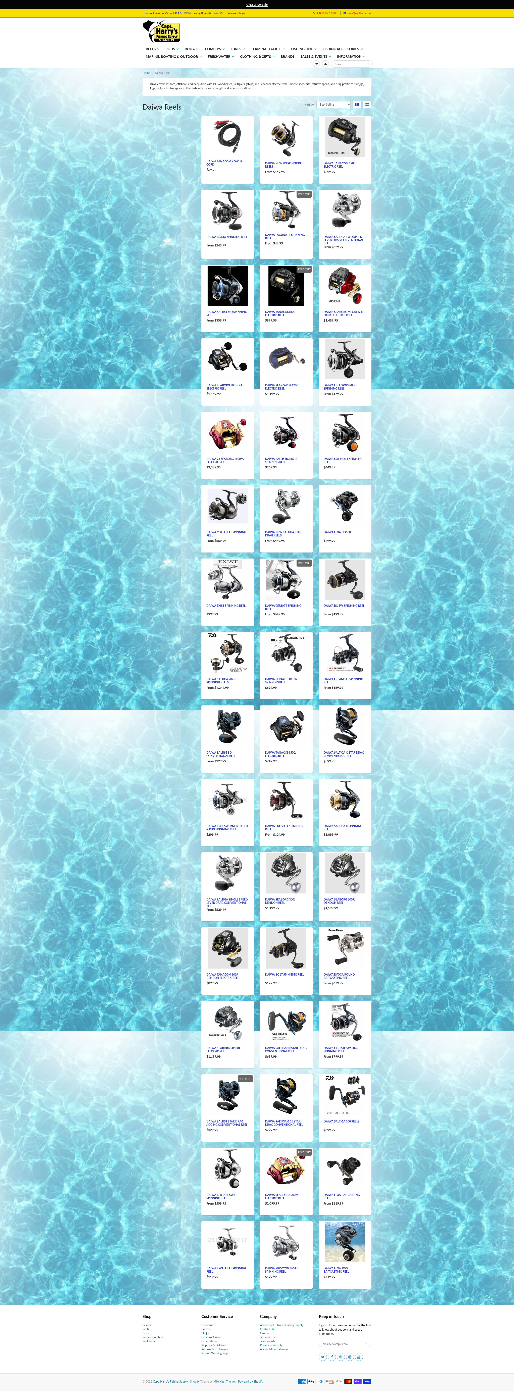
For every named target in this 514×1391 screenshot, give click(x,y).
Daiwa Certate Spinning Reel (283, 607)
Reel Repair (149, 1341)
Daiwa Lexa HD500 (337, 532)
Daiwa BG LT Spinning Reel (284, 974)
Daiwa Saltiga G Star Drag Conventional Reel (344, 754)
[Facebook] (332, 1357)
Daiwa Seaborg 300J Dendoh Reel (280, 901)
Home (146, 72)
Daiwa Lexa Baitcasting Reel (342, 1196)
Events (205, 1329)
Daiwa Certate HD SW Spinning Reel (281, 680)
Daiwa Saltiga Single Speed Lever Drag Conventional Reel (227, 903)
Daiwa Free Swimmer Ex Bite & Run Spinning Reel (227, 827)
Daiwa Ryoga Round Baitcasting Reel (339, 976)
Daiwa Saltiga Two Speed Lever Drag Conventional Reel (344, 240)
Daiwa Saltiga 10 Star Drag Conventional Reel (286, 1049)
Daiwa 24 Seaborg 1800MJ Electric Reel (225, 460)
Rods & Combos (153, 1337)
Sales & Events (314, 56)
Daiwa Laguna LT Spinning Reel (285, 236)
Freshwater (219, 56)
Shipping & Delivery (213, 1345)
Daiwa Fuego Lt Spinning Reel (284, 827)
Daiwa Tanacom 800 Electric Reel (280, 313)
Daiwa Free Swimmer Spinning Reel (339, 387)
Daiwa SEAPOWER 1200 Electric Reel (281, 387)
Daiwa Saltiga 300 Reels (341, 1121)
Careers (264, 1333)
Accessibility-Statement (274, 1349)
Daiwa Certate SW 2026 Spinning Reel (341, 1049)
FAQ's (205, 1333)
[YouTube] (359, 1357)
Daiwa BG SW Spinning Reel (344, 605)
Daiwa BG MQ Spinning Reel (226, 236)
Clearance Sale (257, 4)
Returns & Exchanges (214, 1349)
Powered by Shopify (250, 1381)
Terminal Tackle (266, 49)
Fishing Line (302, 49)
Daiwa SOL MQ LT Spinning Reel (343, 460)
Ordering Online (211, 1337)
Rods (170, 49)
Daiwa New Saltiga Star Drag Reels (283, 533)
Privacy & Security (271, 1345)
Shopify (195, 1381)
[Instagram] (350, 1357)
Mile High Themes (224, 1381)
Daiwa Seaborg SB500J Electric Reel (223, 1049)
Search (147, 1325)
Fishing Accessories (341, 49)
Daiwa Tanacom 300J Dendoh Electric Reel (222, 976)
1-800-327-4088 (327, 13)
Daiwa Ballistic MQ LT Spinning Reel (281, 460)
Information (349, 56)
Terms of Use (268, 1337)
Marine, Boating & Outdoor (172, 56)
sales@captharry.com (359, 13)
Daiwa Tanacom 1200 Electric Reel (339, 165)
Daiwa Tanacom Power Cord (224, 163)
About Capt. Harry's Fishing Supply (281, 1325)
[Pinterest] (341, 1357)
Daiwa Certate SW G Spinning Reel (221, 1196)
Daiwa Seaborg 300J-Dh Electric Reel (224, 387)
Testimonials (267, 1341)
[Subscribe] (366, 1343)
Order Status (209, 1341)
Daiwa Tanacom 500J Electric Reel (280, 754)
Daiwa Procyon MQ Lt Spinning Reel (281, 1270)
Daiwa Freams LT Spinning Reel (343, 680)
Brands (288, 56)
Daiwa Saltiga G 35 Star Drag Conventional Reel (284, 1123)
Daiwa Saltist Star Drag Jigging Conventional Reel (226, 1123)
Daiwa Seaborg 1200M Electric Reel (281, 1196)
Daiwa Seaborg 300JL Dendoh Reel (339, 901)
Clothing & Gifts (255, 56)
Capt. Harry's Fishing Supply (170, 1381)
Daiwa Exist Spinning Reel (226, 605)
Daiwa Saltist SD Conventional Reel (221, 754)
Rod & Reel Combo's (203, 49)
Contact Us (267, 1329)
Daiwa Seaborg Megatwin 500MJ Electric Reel (343, 313)
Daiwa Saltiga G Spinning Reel (343, 827)
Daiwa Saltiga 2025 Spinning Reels (220, 680)
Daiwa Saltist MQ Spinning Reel (226, 313)
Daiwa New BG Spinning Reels (283, 165)
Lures (236, 49)
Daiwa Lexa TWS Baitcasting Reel (336, 1270)
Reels (151, 49)
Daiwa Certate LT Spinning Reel (226, 533)
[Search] (367, 64)
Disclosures (208, 1325)
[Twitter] (323, 1357)
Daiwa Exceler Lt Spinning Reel (226, 1270)
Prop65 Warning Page (214, 1353)
